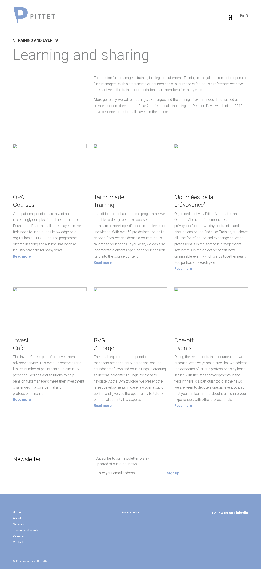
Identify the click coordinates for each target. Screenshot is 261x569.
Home (17, 512)
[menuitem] (34, 16)
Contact (18, 542)
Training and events (25, 530)
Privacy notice (130, 512)
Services (18, 524)
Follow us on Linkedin (230, 513)
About (17, 518)
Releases (19, 536)
